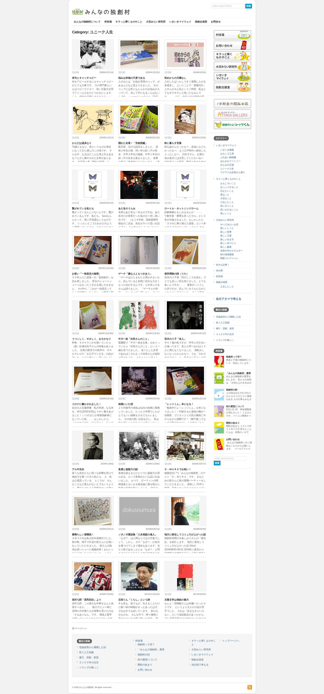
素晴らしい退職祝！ (83, 534)
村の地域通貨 (227, 254)
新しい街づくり (228, 243)
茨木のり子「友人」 (175, 338)
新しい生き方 (227, 239)
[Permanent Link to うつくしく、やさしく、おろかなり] (92, 315)
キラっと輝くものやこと (129, 21)
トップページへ (230, 640)
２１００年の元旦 (225, 334)
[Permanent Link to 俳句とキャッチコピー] (92, 55)
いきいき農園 (227, 150)
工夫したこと (227, 202)
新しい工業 (226, 235)
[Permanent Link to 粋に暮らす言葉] (185, 120)
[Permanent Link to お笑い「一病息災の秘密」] (92, 250)
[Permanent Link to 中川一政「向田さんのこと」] (139, 315)
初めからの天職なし (175, 77)
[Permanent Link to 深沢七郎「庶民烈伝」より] (92, 576)
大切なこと (226, 198)
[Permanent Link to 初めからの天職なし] (185, 55)
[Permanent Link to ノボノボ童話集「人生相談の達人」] (139, 511)
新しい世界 (226, 232)
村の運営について (235, 406)
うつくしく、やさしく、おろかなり (91, 338)
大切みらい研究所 (156, 21)
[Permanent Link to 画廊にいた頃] (139, 381)
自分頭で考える (199, 664)
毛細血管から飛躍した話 (228, 317)
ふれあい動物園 (228, 157)
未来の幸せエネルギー (231, 250)
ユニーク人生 (227, 168)
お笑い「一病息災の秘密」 (86, 273)
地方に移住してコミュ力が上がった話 (185, 534)
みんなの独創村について (87, 21)
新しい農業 (226, 247)
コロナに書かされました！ (86, 404)
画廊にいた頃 (125, 404)
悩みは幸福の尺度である (131, 77)
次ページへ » (79, 628)
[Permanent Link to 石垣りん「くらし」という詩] (139, 576)
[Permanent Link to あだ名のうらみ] (139, 185)
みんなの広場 (227, 165)
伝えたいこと (227, 191)
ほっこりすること (229, 187)
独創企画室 (201, 21)
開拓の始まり (233, 423)
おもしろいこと (228, 183)
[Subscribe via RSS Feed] (250, 687)
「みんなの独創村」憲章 (238, 373)
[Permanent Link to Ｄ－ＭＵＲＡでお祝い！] (185, 446)
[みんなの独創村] (107, 15)
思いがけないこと (229, 209)
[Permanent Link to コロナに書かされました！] (92, 381)
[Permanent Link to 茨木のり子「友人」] (185, 315)
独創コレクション (229, 258)
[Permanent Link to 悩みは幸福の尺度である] (139, 55)
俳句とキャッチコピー (84, 77)
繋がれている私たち (83, 208)
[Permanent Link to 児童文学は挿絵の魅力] (185, 576)
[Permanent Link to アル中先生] (92, 446)
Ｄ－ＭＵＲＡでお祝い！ (177, 469)
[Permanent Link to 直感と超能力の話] (139, 446)
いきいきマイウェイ (180, 21)
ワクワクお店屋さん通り (232, 172)
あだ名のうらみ (126, 208)
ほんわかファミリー (230, 161)
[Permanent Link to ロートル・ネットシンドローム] (185, 185)
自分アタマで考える (228, 298)
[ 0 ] (77, 72)
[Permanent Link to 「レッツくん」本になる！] (185, 381)
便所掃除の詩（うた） (176, 273)
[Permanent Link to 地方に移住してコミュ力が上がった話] (185, 511)
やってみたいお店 (229, 224)
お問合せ (216, 21)
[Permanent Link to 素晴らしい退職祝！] (92, 511)
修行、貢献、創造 (225, 328)
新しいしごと (227, 228)
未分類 (219, 270)
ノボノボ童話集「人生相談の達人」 (137, 534)
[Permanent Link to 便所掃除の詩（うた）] (185, 250)
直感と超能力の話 (128, 469)
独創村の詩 (231, 389)
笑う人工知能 (223, 322)
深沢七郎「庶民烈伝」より (86, 599)
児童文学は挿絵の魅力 (176, 599)
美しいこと (226, 213)
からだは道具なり (82, 143)
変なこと (224, 194)
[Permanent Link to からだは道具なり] (92, 120)
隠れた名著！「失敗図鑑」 (133, 143)
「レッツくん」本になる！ (179, 404)
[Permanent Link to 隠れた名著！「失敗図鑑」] (139, 120)
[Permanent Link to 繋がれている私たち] (92, 185)
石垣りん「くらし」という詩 (134, 599)
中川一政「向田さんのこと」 (134, 338)
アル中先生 (78, 469)
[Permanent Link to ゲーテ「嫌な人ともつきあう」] (139, 250)
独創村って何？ (234, 356)
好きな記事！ (223, 264)
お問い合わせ (233, 439)
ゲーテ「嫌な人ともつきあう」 (135, 273)
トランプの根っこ (225, 340)
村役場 (108, 21)
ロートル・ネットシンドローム (181, 208)
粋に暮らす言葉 (173, 143)
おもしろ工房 (227, 153)
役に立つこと (227, 206)
